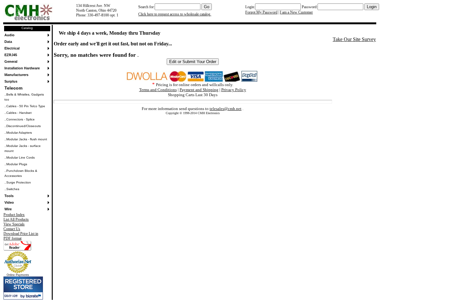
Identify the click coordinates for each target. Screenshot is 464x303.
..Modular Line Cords (19, 157)
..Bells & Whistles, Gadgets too (24, 97)
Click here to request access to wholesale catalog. (174, 14)
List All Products (16, 219)
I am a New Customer (296, 12)
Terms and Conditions (158, 89)
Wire (8, 209)
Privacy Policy (233, 89)
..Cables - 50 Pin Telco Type (24, 106)
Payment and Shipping (199, 89)
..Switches (11, 189)
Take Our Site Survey (354, 39)
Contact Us (11, 229)
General (10, 61)
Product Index (14, 215)
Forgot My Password (261, 12)
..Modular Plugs (15, 164)
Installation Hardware (22, 68)
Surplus (10, 81)
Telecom (13, 87)
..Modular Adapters (18, 132)
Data (8, 42)
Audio (9, 35)
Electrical (12, 48)
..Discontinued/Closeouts (22, 126)
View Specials (14, 224)
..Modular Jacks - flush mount (25, 139)
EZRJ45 (10, 55)
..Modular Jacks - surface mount (22, 148)
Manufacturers (16, 75)
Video (9, 202)
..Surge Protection (17, 182)
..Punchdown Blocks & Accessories (20, 173)
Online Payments (18, 275)
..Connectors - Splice (19, 119)
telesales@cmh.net (225, 108)
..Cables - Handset (18, 112)
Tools (9, 196)
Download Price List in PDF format (20, 236)
